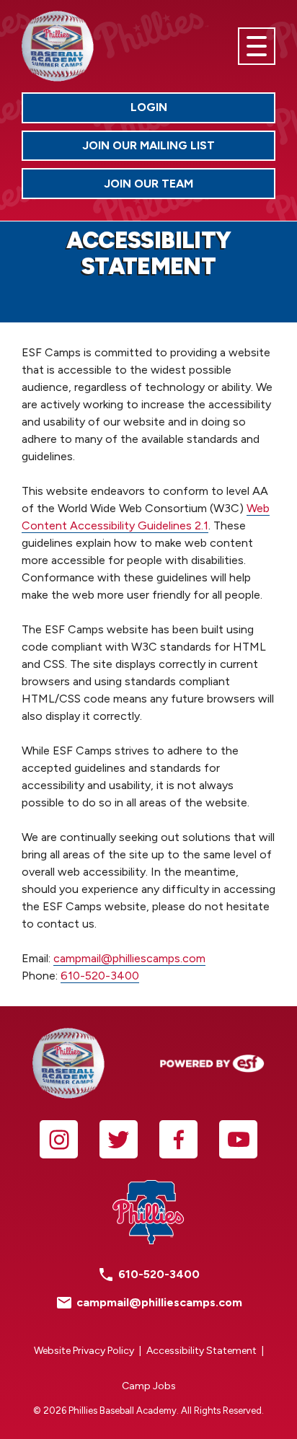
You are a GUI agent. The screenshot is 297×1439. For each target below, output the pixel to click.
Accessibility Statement (201, 1351)
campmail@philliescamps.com (129, 958)
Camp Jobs (149, 1386)
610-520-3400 (100, 975)
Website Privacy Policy (84, 1351)
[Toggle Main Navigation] (256, 46)
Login (202, 110)
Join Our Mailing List (148, 145)
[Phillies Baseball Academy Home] (58, 46)
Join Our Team (189, 187)
